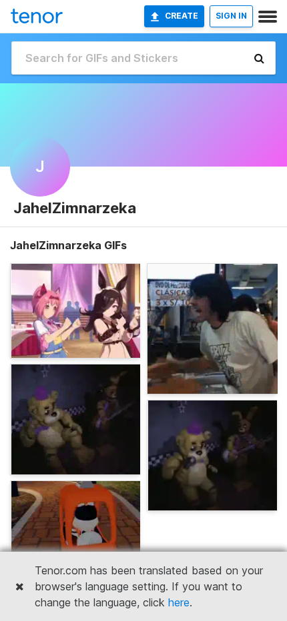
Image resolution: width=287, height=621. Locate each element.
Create (181, 16)
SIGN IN (231, 16)
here (179, 602)
